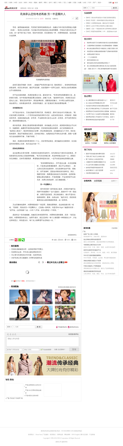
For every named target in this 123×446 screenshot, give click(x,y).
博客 (45, 2)
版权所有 (65, 442)
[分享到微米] (16, 239)
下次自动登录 (47, 349)
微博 (40, 2)
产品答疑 (92, 434)
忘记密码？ (61, 349)
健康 (69, 2)
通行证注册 (84, 434)
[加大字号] (76, 18)
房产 (94, 2)
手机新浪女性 (62, 327)
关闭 (75, 240)
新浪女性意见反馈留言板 (49, 431)
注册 (110, 2)
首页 (5, 2)
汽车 (89, 2)
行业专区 (114, 228)
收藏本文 (55, 19)
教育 (55, 2)
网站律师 (67, 434)
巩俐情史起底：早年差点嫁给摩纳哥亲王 (26, 252)
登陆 (23, 281)
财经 (25, 2)
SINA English (76, 434)
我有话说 (48, 19)
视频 (35, 2)
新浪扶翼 (87, 228)
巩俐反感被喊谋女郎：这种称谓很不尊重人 (27, 249)
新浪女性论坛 (74, 327)
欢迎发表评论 (72, 235)
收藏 (79, 2)
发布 (74, 349)
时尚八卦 (31, 8)
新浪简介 (31, 434)
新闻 (10, 2)
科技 (30, 2)
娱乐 (20, 2)
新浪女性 (23, 8)
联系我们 (53, 434)
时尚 (60, 2)
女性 (84, 2)
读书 (50, 2)
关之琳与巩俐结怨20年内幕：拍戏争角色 (26, 255)
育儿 (65, 2)
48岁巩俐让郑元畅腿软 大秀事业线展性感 (26, 258)
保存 (61, 240)
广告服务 (46, 434)
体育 (15, 2)
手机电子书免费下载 (16, 398)
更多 (99, 2)
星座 (74, 2)
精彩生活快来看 (33, 395)
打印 (68, 240)
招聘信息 (60, 434)
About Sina (38, 434)
